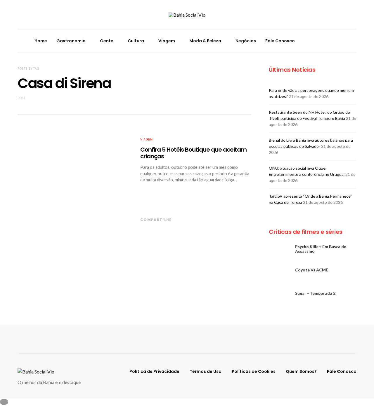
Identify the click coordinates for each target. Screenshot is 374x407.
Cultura (136, 41)
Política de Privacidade (154, 371)
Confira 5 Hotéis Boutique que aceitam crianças (193, 152)
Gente (106, 41)
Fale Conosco (280, 41)
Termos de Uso (205, 371)
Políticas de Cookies (254, 371)
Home (40, 41)
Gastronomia (71, 41)
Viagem (166, 41)
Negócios (246, 41)
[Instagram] (338, 37)
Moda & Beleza (205, 41)
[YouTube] (338, 44)
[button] (354, 40)
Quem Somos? (301, 371)
